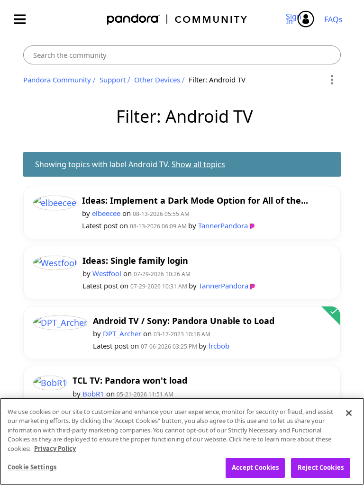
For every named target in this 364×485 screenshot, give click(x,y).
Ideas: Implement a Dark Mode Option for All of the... (195, 200)
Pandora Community (177, 19)
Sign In (295, 19)
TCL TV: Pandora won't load (130, 380)
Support (113, 79)
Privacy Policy (55, 448)
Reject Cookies (321, 467)
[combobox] (182, 54)
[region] (182, 441)
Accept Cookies (255, 467)
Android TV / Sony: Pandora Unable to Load (183, 320)
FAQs (333, 19)
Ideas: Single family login (135, 260)
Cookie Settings (32, 467)
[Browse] (24, 19)
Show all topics (198, 164)
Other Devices (157, 79)
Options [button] (332, 80)
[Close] (348, 413)
